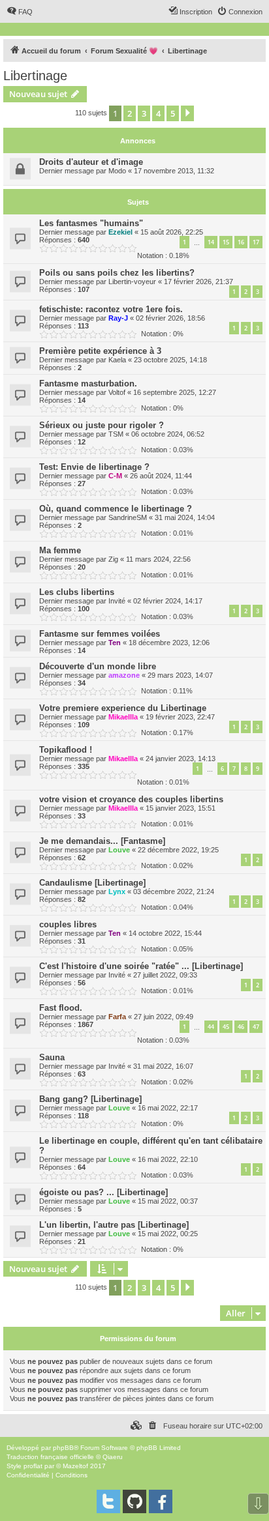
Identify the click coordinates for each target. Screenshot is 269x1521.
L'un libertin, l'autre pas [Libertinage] (114, 1225)
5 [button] (172, 113)
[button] (187, 113)
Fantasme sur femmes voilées (99, 634)
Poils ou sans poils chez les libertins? (117, 273)
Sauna (52, 1057)
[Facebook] (160, 1501)
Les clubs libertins (76, 592)
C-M (115, 476)
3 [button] (144, 113)
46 (241, 1026)
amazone (124, 675)
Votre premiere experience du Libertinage (122, 708)
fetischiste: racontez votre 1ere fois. (111, 309)
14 (211, 242)
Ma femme (60, 550)
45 (226, 1026)
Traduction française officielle (50, 1456)
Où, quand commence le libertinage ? (115, 509)
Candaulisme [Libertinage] (92, 883)
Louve (119, 850)
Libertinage (35, 75)
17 (256, 242)
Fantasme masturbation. (88, 383)
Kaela (117, 360)
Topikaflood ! (65, 750)
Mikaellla (123, 717)
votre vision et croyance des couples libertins (131, 799)
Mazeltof (75, 1466)
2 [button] (129, 113)
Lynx (116, 891)
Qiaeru (113, 1456)
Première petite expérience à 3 (100, 351)
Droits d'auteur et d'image (91, 162)
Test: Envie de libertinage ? (94, 467)
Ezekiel (120, 232)
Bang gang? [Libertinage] (90, 1099)
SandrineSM (127, 517)
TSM (115, 434)
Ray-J (118, 318)
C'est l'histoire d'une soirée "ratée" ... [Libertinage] (141, 966)
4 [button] (158, 113)
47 (256, 1026)
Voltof (116, 392)
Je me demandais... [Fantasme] (102, 841)
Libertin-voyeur (132, 281)
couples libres (68, 924)
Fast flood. (60, 1008)
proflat (33, 1466)
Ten (114, 642)
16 (241, 242)
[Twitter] (108, 1501)
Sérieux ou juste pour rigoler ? (101, 425)
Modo (117, 171)
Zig (113, 559)
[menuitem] (20, 12)
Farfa (117, 1017)
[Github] (134, 1501)
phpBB (63, 1447)
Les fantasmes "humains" (91, 223)
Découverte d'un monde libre (97, 666)
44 (211, 1026)
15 (226, 242)
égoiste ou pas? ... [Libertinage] (103, 1192)
